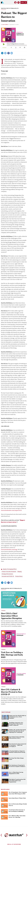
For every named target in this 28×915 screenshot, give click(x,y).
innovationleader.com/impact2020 (11, 510)
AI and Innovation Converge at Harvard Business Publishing (17, 810)
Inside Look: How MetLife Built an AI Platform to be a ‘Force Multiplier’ (17, 717)
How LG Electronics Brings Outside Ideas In (18, 804)
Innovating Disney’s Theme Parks (17, 798)
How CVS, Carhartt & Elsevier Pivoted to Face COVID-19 (11, 692)
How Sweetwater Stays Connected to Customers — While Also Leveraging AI (17, 745)
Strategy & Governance (7, 574)
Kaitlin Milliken (5, 24)
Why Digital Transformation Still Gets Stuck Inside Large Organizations (17, 781)
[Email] (11, 53)
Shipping (19, 571)
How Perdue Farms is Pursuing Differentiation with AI (16, 737)
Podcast (3, 610)
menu (22, 2)
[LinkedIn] (2, 53)
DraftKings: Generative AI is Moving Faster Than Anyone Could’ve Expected (16, 724)
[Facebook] (8, 53)
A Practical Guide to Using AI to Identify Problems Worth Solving (17, 751)
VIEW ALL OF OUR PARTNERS (14, 844)
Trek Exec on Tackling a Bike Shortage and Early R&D (12, 654)
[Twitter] (5, 53)
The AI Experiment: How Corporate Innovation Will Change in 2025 (18, 793)
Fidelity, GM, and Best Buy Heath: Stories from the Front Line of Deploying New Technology (17, 731)
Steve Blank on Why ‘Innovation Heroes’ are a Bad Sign (17, 816)
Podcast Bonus (18, 576)
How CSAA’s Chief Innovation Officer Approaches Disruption (11, 615)
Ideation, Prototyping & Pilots (9, 8)
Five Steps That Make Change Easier (16, 759)
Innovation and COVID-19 (8, 576)
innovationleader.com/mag (9, 549)
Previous (1, 835)
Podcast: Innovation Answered (9, 571)
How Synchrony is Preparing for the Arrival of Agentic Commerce (17, 766)
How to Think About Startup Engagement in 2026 (16, 773)
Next (26, 835)
